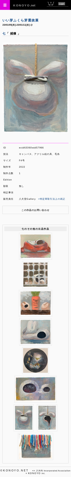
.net (24, 5)
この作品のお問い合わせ (35, 210)
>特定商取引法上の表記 (51, 199)
